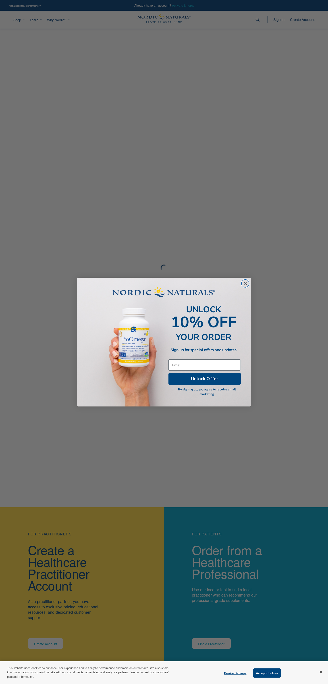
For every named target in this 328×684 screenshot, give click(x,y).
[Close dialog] (245, 283)
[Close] (321, 672)
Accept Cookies (267, 673)
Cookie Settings (235, 673)
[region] (164, 672)
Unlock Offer (204, 379)
